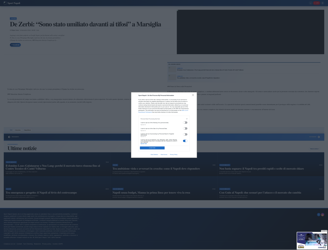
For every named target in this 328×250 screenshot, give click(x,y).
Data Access (164, 154)
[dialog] (164, 125)
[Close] (193, 95)
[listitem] (164, 119)
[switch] (185, 122)
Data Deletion (154, 154)
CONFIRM (152, 148)
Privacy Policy (173, 154)
